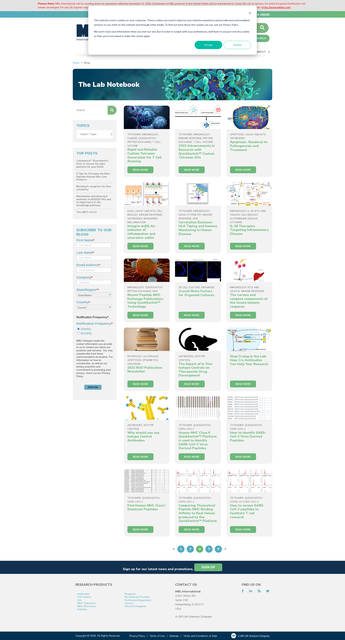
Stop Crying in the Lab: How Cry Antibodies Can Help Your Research (249, 360)
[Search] (262, 28)
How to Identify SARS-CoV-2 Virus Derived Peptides (248, 436)
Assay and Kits (255, 134)
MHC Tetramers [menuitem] (86, 603)
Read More (140, 170)
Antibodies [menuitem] (83, 593)
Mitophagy (134, 356)
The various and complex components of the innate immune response (249, 301)
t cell (157, 142)
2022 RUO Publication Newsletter (144, 369)
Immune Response (190, 138)
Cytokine (236, 222)
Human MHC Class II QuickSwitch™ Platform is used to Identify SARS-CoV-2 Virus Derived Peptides (198, 440)
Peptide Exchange (139, 142)
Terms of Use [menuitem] (157, 636)
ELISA (130, 211)
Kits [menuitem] (79, 600)
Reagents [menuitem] (130, 593)
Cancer (132, 138)
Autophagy (150, 356)
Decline (237, 44)
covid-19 (236, 501)
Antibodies (237, 138)
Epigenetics (150, 360)
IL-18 (250, 211)
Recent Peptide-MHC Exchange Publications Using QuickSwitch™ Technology (145, 301)
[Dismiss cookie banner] (250, 13)
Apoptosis (237, 134)
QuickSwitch (147, 138)
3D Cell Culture (189, 287)
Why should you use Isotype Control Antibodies (143, 436)
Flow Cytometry (190, 215)
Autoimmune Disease (244, 218)
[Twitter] (267, 591)
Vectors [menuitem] (129, 603)
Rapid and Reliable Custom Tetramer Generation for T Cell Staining (144, 155)
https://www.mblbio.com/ (276, 7)
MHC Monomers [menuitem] (86, 606)
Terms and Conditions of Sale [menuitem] (200, 636)
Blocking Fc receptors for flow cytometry (93, 188)
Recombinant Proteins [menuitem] (137, 596)
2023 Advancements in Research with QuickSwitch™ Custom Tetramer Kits (197, 152)
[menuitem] (260, 14)
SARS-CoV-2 (186, 429)
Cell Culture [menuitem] (84, 596)
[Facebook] (243, 591)
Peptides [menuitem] (82, 609)
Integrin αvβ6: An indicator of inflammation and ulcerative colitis (141, 232)
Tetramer (134, 134)
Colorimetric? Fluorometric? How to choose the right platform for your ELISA (92, 164)
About (261, 52)
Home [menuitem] (76, 63)
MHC (195, 218)
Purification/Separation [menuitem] (138, 600)
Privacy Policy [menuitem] (137, 636)
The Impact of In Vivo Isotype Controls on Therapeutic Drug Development (195, 370)
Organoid (207, 287)
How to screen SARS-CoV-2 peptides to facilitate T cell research (247, 511)
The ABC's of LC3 (86, 212)
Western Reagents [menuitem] (135, 606)
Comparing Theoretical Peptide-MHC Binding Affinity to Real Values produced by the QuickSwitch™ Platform (198, 513)
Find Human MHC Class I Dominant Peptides (146, 507)
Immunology (150, 134)
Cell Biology (249, 215)
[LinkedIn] (250, 591)
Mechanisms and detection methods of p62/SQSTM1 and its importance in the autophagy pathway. (93, 201)
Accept (208, 44)
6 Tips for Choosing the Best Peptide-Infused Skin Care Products (93, 176)
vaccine (132, 146)
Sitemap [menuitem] (174, 636)
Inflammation (136, 222)
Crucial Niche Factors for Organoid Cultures (196, 293)
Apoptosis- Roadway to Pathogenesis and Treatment (248, 146)
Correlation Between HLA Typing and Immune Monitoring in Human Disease (198, 228)
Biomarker (151, 218)
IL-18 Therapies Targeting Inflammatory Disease (249, 230)
